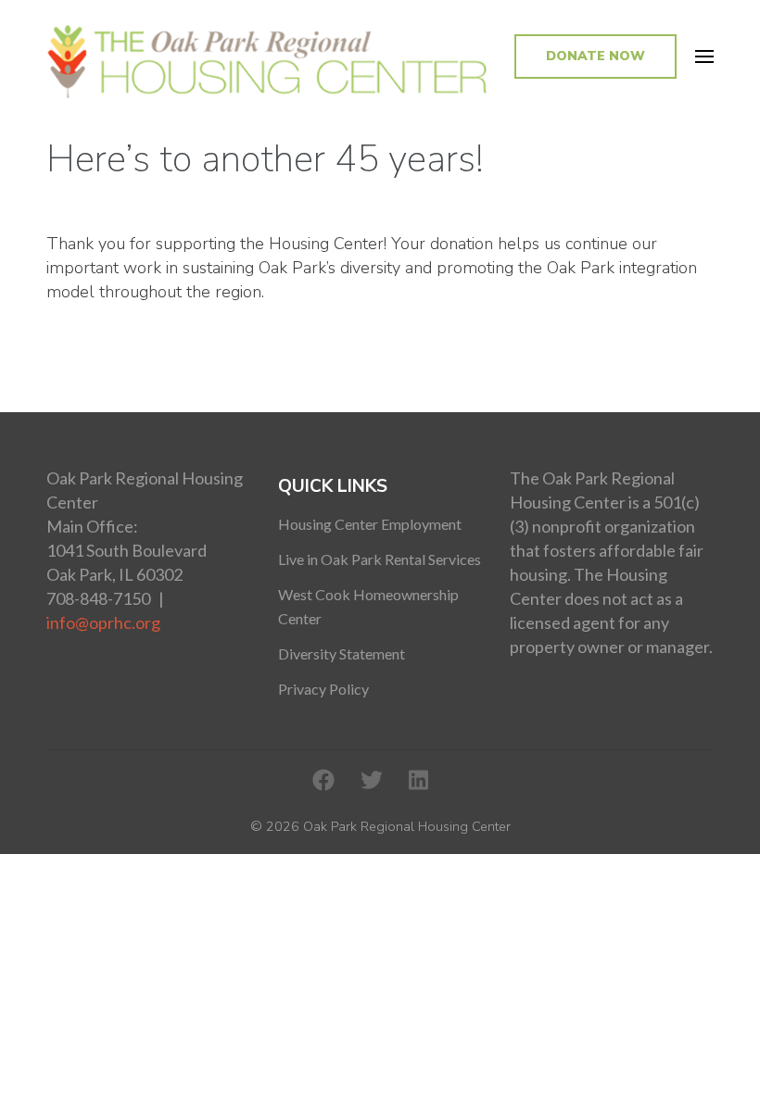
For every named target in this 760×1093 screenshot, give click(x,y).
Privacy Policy (323, 688)
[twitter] (372, 781)
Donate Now (595, 56)
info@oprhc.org (103, 622)
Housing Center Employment (370, 524)
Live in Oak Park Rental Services (379, 559)
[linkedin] (418, 781)
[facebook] (323, 781)
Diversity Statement (341, 653)
